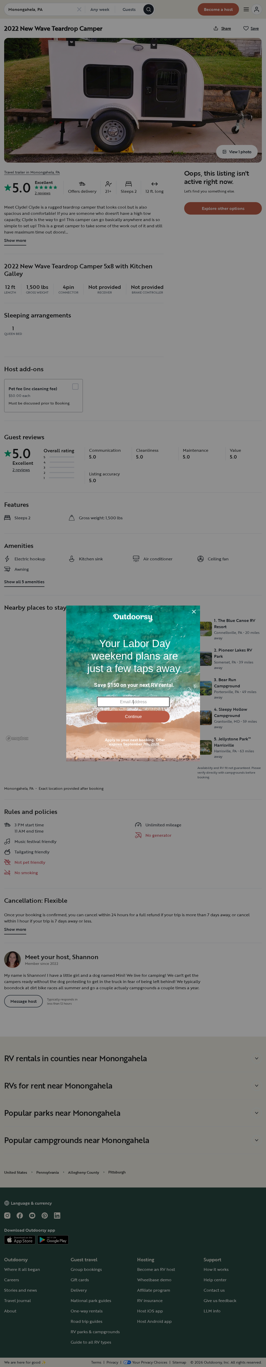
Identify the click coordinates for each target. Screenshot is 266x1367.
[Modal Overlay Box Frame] (133, 683)
